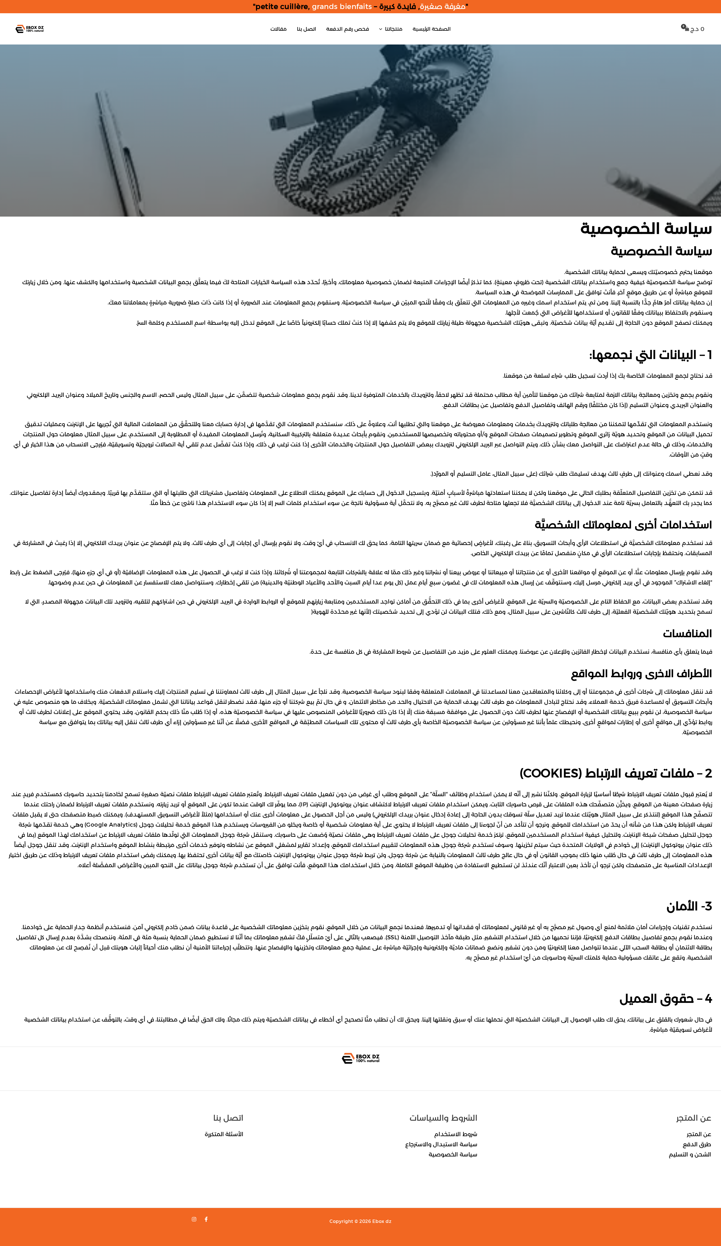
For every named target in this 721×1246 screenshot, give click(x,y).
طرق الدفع (697, 1144)
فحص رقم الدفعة (347, 29)
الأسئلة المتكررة (224, 1134)
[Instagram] (194, 1219)
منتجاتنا (393, 29)
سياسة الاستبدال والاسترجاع (441, 1144)
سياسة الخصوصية (453, 1154)
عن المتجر (699, 1134)
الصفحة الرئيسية (432, 29)
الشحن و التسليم (690, 1154)
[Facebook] (206, 1219)
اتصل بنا (306, 29)
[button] (382, 29)
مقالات (278, 29)
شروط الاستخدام (455, 1134)
